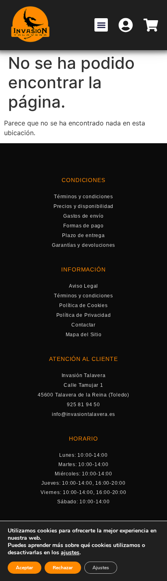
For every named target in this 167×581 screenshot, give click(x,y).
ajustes (70, 552)
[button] (101, 25)
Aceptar (24, 567)
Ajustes (100, 567)
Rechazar (63, 567)
